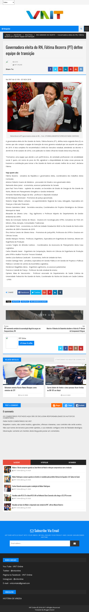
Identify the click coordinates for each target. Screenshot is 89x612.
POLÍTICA (28, 35)
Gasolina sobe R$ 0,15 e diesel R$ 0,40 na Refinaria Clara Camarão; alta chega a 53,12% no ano (41, 495)
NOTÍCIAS (17, 35)
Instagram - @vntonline (13, 579)
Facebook (81, 405)
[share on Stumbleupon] (75, 69)
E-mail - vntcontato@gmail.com (16, 583)
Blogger (58, 405)
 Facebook (24, 292)
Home (8, 35)
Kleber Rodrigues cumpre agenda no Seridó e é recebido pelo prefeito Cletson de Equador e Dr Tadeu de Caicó (65, 390)
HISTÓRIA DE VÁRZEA (12, 598)
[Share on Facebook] (50, 69)
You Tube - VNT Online (13, 566)
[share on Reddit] (81, 69)
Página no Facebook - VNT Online (17, 575)
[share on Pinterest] (70, 69)
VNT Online (33, 607)
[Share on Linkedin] (65, 69)
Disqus (70, 405)
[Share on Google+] (60, 69)
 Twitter (36, 292)
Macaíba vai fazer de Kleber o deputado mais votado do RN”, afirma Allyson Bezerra (37, 504)
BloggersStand (49, 610)
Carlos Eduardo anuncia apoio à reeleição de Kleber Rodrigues (31, 486)
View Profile (26, 343)
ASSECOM (49, 383)
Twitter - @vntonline (12, 570)
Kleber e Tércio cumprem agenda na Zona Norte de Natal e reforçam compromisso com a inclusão (42, 467)
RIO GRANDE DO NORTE (45, 35)
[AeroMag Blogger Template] (44, 13)
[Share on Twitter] (55, 69)
